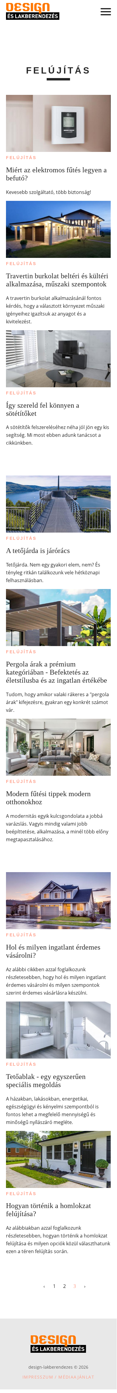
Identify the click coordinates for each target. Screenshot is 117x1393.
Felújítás (21, 157)
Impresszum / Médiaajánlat (58, 1377)
